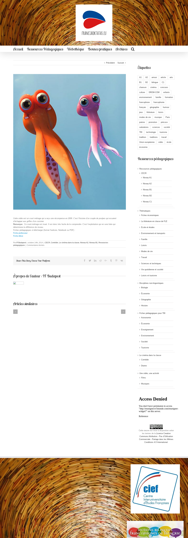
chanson (142, 87)
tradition (142, 137)
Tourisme (145, 348)
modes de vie (145, 117)
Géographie (146, 299)
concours (164, 87)
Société (144, 342)
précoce (164, 122)
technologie (151, 132)
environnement (145, 97)
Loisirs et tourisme (149, 275)
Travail (144, 257)
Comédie (54, 243)
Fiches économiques (150, 215)
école (169, 142)
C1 (163, 82)
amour (154, 77)
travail (164, 137)
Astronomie (146, 317)
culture (142, 92)
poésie (142, 122)
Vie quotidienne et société (152, 269)
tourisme (163, 132)
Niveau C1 (147, 202)
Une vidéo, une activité (149, 373)
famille (158, 97)
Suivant (121, 63)
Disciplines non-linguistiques (151, 283)
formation (169, 97)
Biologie (144, 287)
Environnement (147, 336)
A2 (146, 77)
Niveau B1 (93, 243)
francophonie (158, 102)
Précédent (110, 63)
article (163, 77)
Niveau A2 (84, 243)
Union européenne (147, 142)
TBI (140, 132)
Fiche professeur (20, 233)
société (167, 127)
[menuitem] (18, 49)
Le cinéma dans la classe (69, 243)
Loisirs (144, 245)
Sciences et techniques (151, 263)
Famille (144, 239)
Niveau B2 (147, 196)
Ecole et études (148, 227)
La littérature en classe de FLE (154, 221)
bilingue (155, 82)
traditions (154, 137)
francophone (144, 102)
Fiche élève (18, 236)
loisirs (160, 112)
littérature (151, 112)
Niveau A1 (147, 177)
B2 (146, 82)
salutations (143, 127)
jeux (141, 112)
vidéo (160, 142)
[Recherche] (132, 49)
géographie (154, 107)
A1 (140, 77)
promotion (153, 122)
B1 (140, 82)
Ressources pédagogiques (150, 169)
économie (143, 147)
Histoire (144, 305)
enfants (166, 92)
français (142, 107)
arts (171, 77)
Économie (145, 293)
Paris (168, 117)
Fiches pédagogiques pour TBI (152, 313)
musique (158, 117)
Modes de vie (147, 251)
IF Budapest (21, 243)
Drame (144, 366)
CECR (47, 243)
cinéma (153, 87)
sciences (156, 127)
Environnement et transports (153, 233)
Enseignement (147, 330)
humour (166, 107)
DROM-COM (154, 92)
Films (143, 378)
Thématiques (144, 211)
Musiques (145, 384)
